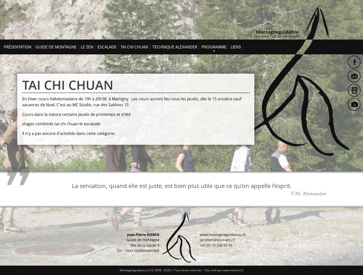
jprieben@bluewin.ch (217, 239)
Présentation (17, 47)
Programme (214, 46)
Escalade (107, 47)
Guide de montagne (56, 47)
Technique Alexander (174, 47)
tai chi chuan (67, 84)
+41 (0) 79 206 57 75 (216, 245)
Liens (236, 47)
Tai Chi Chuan (134, 47)
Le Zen (87, 47)
